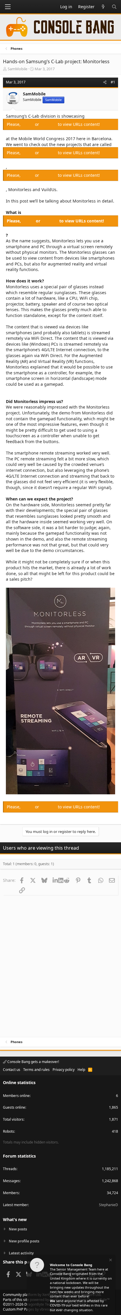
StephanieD (108, 1204)
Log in (28, 124)
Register (49, 124)
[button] (7, 6)
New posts (18, 1229)
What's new (15, 1219)
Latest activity (21, 1253)
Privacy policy (64, 1069)
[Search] (114, 6)
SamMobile (17, 68)
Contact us (11, 1069)
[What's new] (103, 6)
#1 (113, 82)
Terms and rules (36, 1069)
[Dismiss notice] (110, 1260)
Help (81, 1069)
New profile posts (24, 1241)
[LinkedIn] (55, 880)
